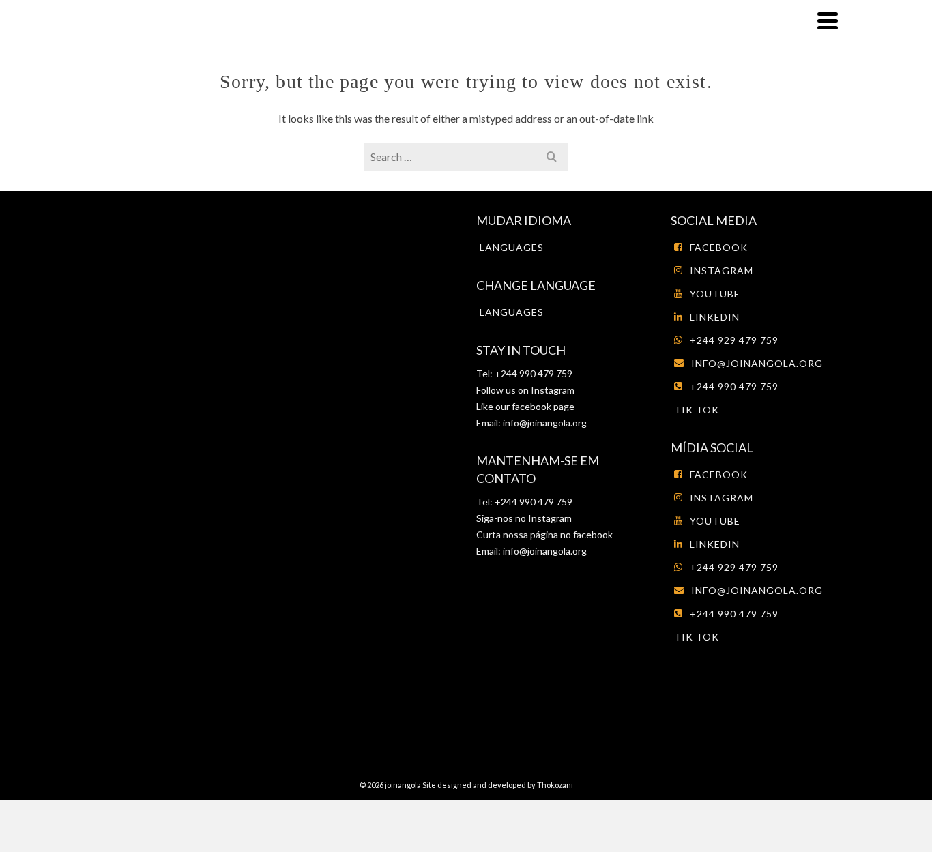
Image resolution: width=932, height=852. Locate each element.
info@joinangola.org (545, 422)
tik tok (696, 409)
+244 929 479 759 (734, 340)
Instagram (551, 390)
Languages (512, 247)
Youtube (715, 293)
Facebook (719, 247)
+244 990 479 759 (734, 386)
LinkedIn (715, 317)
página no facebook (570, 534)
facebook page (543, 406)
